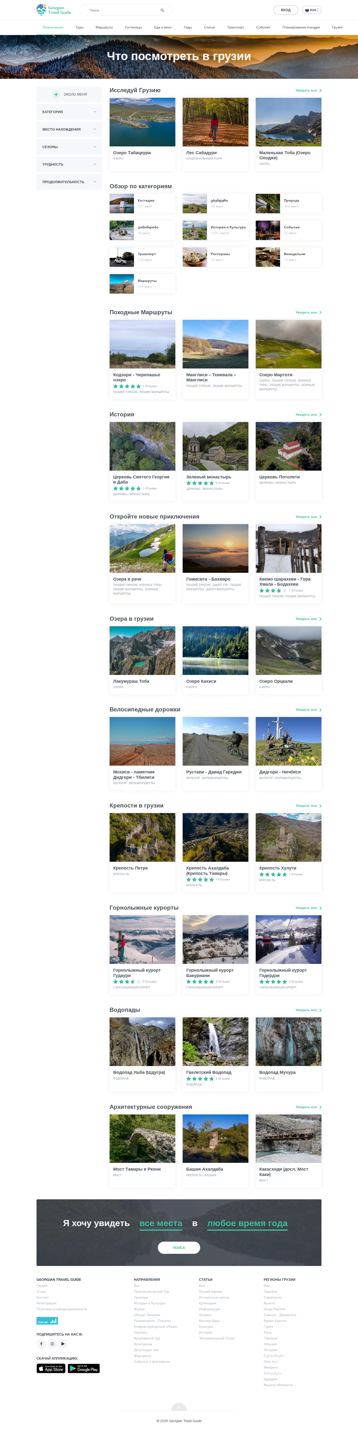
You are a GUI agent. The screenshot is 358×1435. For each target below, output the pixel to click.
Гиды (188, 27)
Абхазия (270, 1344)
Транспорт (235, 27)
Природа (141, 1297)
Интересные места (214, 1297)
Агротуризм (143, 1344)
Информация (209, 1309)
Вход (286, 10)
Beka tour (271, 1361)
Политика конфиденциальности (62, 1309)
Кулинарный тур (147, 1338)
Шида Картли (274, 1309)
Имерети (271, 1367)
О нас (41, 1291)
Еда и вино (163, 27)
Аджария (271, 1379)
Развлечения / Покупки (152, 1320)
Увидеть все (307, 90)
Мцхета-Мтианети (278, 1385)
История (205, 1332)
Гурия (268, 1326)
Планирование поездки (301, 27)
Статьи (209, 27)
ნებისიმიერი (274, 1356)
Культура (206, 1326)
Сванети (270, 1291)
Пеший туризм (210, 1291)
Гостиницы (133, 27)
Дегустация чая (146, 1350)
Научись (140, 1332)
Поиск (179, 1248)
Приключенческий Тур (151, 1291)
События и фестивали (152, 1361)
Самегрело (273, 1297)
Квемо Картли (275, 1320)
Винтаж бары (209, 1320)
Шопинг (205, 1315)
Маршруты (104, 27)
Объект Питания (147, 1315)
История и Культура (149, 1303)
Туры (79, 27)
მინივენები (273, 1373)
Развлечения (53, 27)
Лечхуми (270, 1350)
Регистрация (47, 1303)
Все (137, 1285)
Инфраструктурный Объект (156, 1326)
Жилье (139, 1309)
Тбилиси (270, 1338)
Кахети (269, 1303)
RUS (313, 10)
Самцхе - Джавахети (280, 1315)
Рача (268, 1332)
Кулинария (207, 1303)
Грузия (337, 27)
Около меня (75, 94)
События (263, 27)
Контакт (43, 1297)
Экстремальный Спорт (217, 1338)
